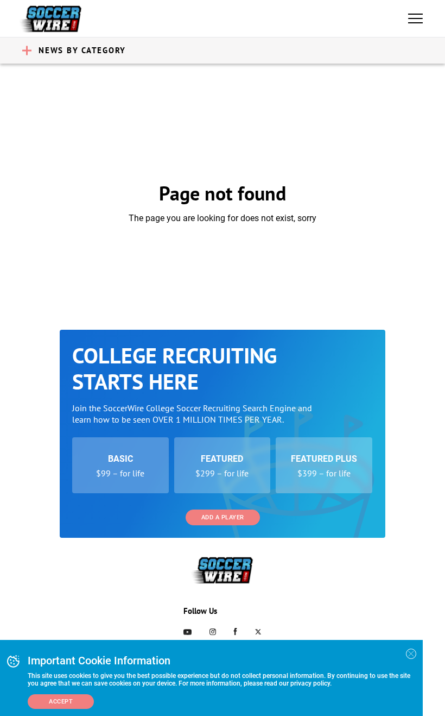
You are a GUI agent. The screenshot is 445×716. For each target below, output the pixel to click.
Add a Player (222, 517)
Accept (61, 701)
